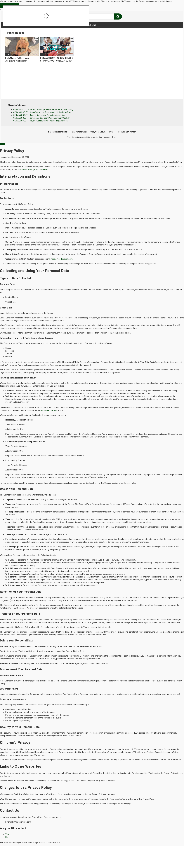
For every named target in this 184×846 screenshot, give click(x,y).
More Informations (27, 5)
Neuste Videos (32, 25)
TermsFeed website (49, 410)
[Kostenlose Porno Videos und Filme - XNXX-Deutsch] (25, 17)
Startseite (13, 25)
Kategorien (50, 25)
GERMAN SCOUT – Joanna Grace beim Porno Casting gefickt (39, 115)
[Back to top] (175, 838)
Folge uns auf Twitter (126, 132)
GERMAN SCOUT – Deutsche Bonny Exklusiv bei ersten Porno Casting (43, 109)
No (6, 837)
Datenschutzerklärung (58, 132)
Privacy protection (43, 5)
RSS (111, 132)
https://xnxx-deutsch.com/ (61, 259)
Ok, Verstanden (9, 5)
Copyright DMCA (97, 132)
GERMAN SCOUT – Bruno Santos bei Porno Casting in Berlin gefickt (42, 112)
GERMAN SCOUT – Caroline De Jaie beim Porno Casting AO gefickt (41, 118)
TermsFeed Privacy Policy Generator (32, 169)
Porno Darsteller (70, 25)
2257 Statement (79, 132)
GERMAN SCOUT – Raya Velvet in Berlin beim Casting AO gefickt (40, 121)
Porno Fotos (90, 25)
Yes (7, 834)
